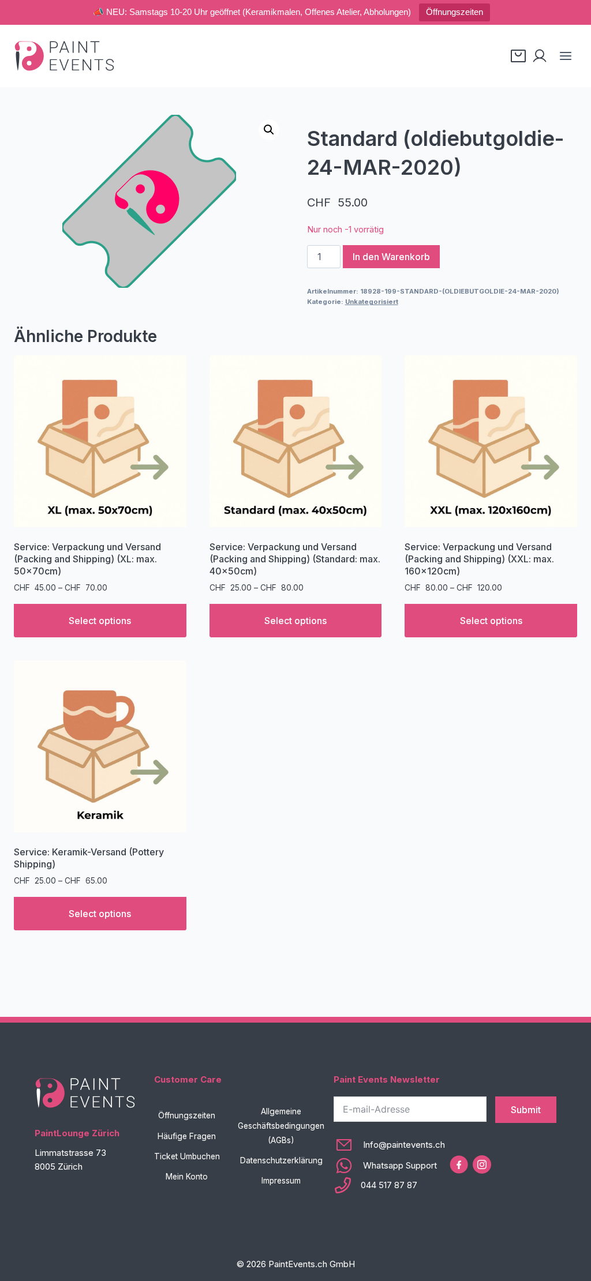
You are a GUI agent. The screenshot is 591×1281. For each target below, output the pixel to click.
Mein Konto (187, 1176)
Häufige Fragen (187, 1136)
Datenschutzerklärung (281, 1160)
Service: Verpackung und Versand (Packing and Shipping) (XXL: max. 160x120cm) (479, 559)
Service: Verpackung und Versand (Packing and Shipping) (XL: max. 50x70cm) (87, 559)
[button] (269, 129)
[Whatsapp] (389, 1165)
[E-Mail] (389, 1145)
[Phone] (389, 1185)
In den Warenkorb (391, 256)
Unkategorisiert (371, 302)
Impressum (281, 1180)
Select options (100, 620)
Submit (526, 1109)
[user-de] (540, 56)
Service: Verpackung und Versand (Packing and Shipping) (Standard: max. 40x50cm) (295, 559)
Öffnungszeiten (454, 12)
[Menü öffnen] (565, 56)
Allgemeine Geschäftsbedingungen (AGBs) (281, 1126)
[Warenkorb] (518, 55)
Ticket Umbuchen (187, 1156)
